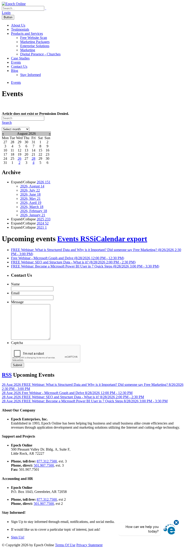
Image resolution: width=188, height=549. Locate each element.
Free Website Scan (33, 38)
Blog (14, 71)
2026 (43, 182)
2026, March (31, 207)
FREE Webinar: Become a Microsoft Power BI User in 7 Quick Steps (85, 266)
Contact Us (19, 66)
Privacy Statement (89, 545)
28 (33, 158)
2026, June (30, 194)
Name (15, 284)
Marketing (27, 50)
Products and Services (27, 33)
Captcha (17, 343)
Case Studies (20, 58)
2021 (42, 227)
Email (15, 293)
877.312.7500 (47, 461)
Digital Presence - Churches (40, 54)
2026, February (33, 211)
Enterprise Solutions (34, 46)
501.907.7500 (44, 465)
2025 (43, 219)
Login (6, 13)
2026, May (30, 198)
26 (19, 158)
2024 (43, 223)
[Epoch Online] (14, 4)
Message (17, 302)
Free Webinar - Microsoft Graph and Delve (67, 258)
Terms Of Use (65, 545)
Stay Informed (30, 75)
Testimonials (20, 29)
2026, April (30, 203)
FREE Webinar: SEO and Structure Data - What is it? (73, 262)
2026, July (30, 190)
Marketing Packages (35, 42)
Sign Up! (17, 537)
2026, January (32, 215)
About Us (18, 25)
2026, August (32, 186)
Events (16, 62)
